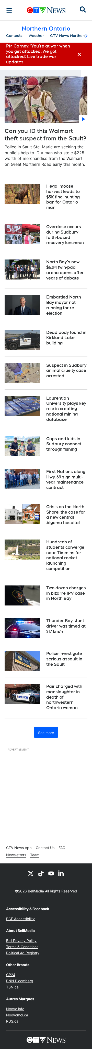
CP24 (10, 975)
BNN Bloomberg (19, 981)
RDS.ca (12, 1021)
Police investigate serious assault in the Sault (64, 659)
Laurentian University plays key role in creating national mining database (66, 409)
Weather (36, 36)
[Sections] (9, 10)
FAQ (62, 847)
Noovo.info (15, 1009)
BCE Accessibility (20, 919)
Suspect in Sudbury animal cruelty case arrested (66, 371)
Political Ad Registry (22, 953)
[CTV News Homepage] (46, 10)
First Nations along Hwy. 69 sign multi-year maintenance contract (65, 479)
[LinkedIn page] (61, 873)
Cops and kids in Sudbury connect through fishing (63, 444)
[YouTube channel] (51, 873)
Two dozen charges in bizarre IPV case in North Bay (66, 593)
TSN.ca (12, 987)
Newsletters (16, 855)
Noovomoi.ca (17, 1015)
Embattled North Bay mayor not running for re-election (63, 305)
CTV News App (19, 847)
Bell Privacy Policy (21, 940)
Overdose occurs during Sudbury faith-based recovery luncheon (65, 234)
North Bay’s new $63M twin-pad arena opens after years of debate (65, 269)
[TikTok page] (41, 873)
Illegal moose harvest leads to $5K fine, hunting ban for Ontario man (63, 197)
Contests (14, 36)
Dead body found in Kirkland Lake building (66, 338)
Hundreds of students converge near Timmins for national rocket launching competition (65, 555)
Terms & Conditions (22, 947)
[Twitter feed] (31, 873)
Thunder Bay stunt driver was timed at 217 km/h (66, 626)
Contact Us (45, 847)
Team (34, 855)
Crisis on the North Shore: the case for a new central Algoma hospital (65, 514)
